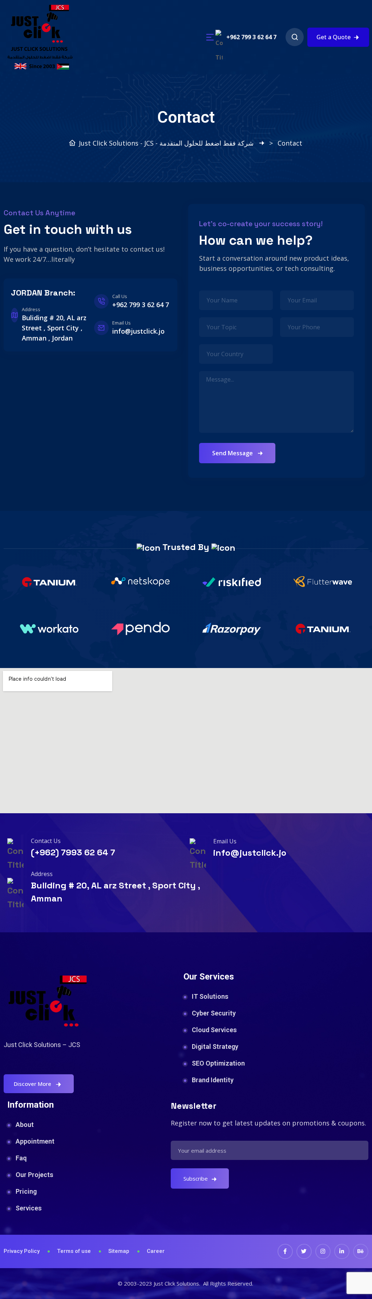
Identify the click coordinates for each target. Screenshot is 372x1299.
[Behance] (360, 1251)
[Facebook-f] (285, 1251)
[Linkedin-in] (341, 1251)
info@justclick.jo (249, 852)
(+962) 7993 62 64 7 (73, 852)
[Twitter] (304, 1251)
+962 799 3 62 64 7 (251, 37)
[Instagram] (323, 1251)
